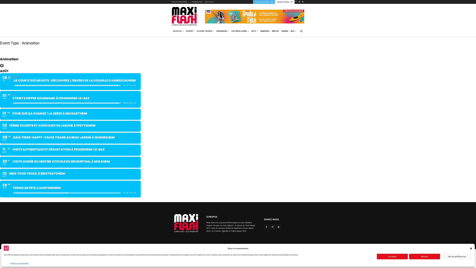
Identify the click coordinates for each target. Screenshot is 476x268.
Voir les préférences (457, 256)
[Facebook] (296, 1)
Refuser (424, 256)
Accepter (392, 256)
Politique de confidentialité (19, 263)
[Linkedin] (302, 1)
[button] (471, 248)
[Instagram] (299, 1)
